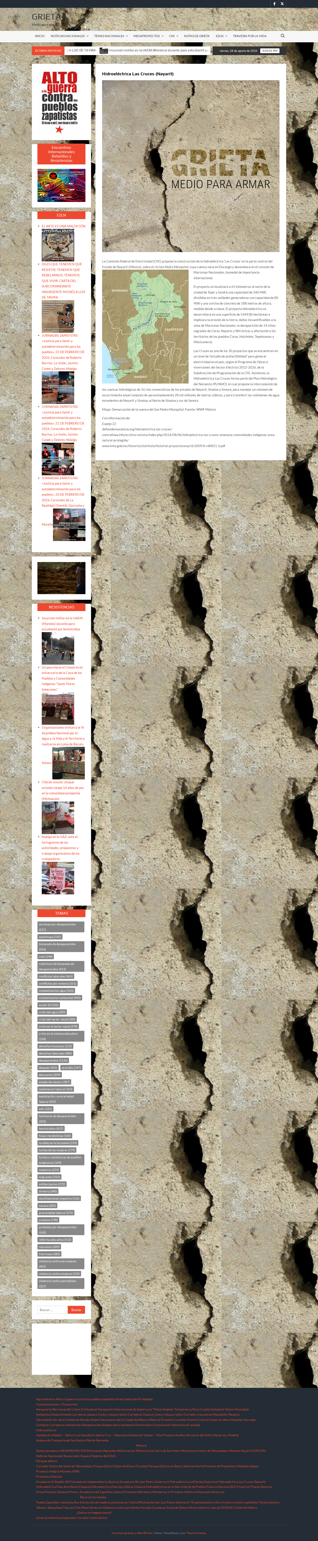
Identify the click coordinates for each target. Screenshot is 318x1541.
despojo (48, 1067)
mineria (48, 1191)
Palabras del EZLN (103, 1456)
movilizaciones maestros (59, 1198)
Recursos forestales (93, 1497)
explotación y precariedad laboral (56, 1098)
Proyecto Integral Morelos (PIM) (57, 1471)
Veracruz (95, 1507)
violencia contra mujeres (59, 1273)
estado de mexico (54, 1082)
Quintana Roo (70, 1502)
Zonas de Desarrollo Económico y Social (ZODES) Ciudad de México (211, 1507)
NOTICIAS (259, 1450)
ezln (45, 1109)
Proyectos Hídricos (49, 1476)
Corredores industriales (65, 1425)
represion (49, 1247)
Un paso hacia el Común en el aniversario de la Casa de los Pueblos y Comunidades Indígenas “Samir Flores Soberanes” (62, 678)
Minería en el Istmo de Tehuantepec (204, 1450)
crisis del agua (52, 1012)
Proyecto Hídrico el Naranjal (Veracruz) (197, 1492)
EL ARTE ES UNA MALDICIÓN (63, 226)
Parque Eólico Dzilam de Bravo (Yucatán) (120, 1466)
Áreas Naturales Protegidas (134, 1399)
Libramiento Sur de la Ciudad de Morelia (63, 1419)
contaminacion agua (56, 990)
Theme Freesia (196, 1533)
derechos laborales (55, 1053)
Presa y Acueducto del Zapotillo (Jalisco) (96, 1492)
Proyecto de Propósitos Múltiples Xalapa (231, 1466)
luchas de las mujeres (57, 1150)
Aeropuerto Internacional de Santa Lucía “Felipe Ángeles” (136, 1409)
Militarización (126, 1450)
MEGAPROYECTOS (146, 36)
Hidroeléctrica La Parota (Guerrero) (194, 1482)
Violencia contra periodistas (121, 1507)
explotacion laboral (55, 1089)
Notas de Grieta (197, 36)
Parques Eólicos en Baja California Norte (176, 1466)
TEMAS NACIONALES (109, 36)
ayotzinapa (50, 937)
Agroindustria (45, 1399)
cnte (45, 956)
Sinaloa (264, 1502)
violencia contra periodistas (57, 1283)
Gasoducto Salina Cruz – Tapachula (104, 1435)
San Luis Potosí (165, 1502)
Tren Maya (82, 1507)
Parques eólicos (46, 1461)
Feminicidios (144, 1425)
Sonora (274, 1502)
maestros (49, 1170)
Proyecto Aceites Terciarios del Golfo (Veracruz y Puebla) (200, 1435)
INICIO (40, 36)
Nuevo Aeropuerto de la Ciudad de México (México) (125, 1419)
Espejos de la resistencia (119, 1425)
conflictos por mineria (57, 983)
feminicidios (51, 1128)
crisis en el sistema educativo (58, 1036)
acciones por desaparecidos (57, 926)
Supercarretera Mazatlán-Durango (232, 1419)
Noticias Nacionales (49, 1456)
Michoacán (94, 1450)
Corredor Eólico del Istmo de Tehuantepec (64, 1466)
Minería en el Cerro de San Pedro (158, 1450)
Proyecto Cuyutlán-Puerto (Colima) (185, 1419)
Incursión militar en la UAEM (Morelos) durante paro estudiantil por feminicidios (62, 623)
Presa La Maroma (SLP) (221, 1487)
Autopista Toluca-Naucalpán (230, 1409)
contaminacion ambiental (60, 998)
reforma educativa (55, 1239)
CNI (172, 36)
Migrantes (109, 1450)
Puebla (40, 1502)
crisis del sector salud (57, 1019)
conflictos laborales (56, 976)
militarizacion (52, 1184)
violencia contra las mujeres (57, 1263)
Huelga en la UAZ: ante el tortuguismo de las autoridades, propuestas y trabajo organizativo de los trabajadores (61, 848)
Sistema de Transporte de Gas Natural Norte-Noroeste (72, 1440)
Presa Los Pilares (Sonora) (254, 1487)
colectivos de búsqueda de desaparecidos (56, 966)
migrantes (49, 1177)
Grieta (46, 16)
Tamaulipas (54, 1507)
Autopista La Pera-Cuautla (192, 1409)
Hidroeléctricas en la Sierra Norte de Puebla (175, 1487)
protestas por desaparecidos (58, 1229)
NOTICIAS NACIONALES (68, 36)
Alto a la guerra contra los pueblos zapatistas (85, 1399)
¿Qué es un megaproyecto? (94, 1512)
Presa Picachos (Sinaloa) (52, 1492)
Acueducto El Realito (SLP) (54, 1482)
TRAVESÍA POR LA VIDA (250, 36)
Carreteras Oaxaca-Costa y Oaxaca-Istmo (99, 1414)
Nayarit (246, 1450)
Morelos (234, 1450)
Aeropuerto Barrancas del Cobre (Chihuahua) (66, 1409)
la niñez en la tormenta (58, 1143)
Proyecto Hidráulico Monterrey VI (147, 1492)
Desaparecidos (92, 1425)
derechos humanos (55, 1046)
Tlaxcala (68, 1507)
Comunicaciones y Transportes (56, 1404)
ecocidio (71, 1067)
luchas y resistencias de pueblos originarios (60, 1159)
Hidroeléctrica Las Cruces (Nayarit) (242, 1482)
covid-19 (48, 1005)
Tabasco (41, 1507)
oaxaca (47, 1205)
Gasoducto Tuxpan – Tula (145, 1435)
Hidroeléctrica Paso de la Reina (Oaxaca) (63, 1487)
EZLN (219, 36)
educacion (49, 1075)
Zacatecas (158, 1507)
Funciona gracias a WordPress (132, 1533)
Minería (141, 1445)
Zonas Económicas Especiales (56, 1518)
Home (40, 1450)
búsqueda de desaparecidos (57, 946)
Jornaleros (52, 1450)
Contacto (42, 1425)
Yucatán (146, 1507)
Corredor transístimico (92, 1518)
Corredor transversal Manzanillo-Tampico (212, 1414)
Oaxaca (85, 1456)
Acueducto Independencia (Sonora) (95, 1482)
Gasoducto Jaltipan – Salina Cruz (58, 1435)
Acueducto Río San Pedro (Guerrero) (144, 1482)
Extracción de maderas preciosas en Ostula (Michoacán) (117, 1502)
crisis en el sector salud (58, 1026)
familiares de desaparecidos (57, 1118)
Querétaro (53, 1502)
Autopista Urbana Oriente (53, 1414)
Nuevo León (72, 1456)
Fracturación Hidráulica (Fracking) (176, 1425)
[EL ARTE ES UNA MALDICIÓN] (58, 245)
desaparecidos (53, 1060)
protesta (48, 1220)
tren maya (49, 1254)
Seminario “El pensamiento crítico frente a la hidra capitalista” (217, 1502)
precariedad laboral (56, 1213)
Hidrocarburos (46, 1430)
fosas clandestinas (55, 1136)
